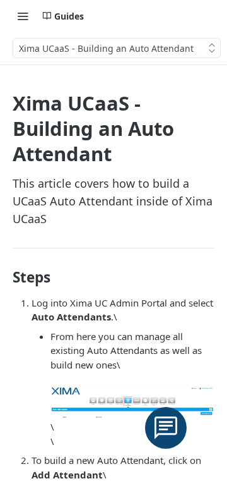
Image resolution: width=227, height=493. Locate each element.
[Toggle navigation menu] (23, 16)
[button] (132, 402)
